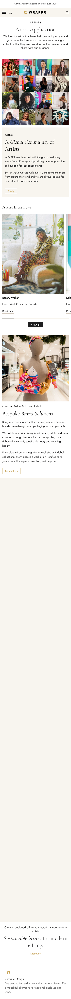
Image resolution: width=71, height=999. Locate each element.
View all (35, 325)
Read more (8, 311)
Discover (35, 953)
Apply (11, 191)
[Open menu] (3, 12)
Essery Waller (10, 297)
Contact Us (11, 471)
